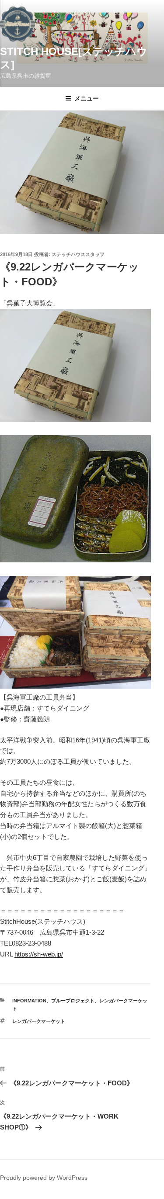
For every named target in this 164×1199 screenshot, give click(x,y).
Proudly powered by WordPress (43, 1177)
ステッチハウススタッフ (78, 254)
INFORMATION (29, 1000)
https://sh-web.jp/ (38, 954)
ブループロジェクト (72, 1000)
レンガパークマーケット (38, 1021)
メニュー (86, 98)
